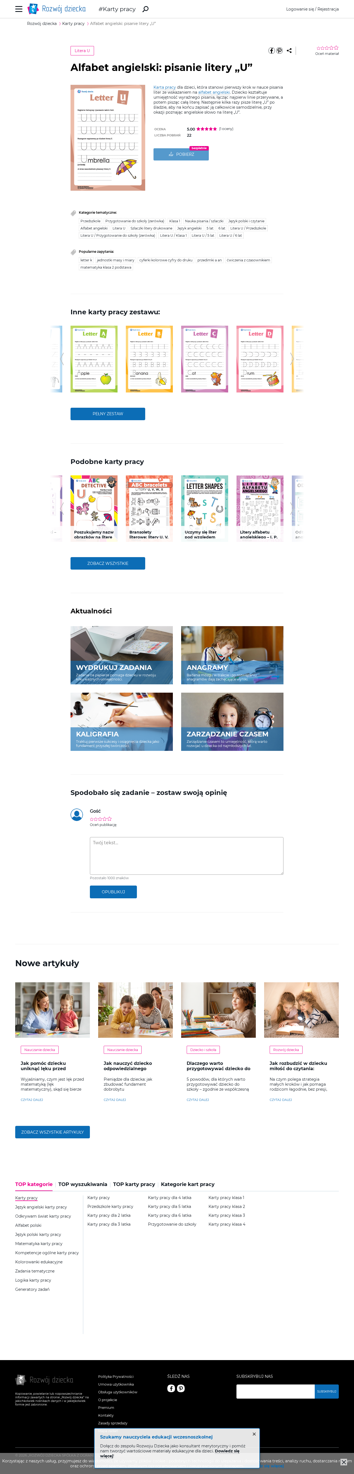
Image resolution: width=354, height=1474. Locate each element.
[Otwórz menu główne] (19, 9)
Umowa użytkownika (116, 1384)
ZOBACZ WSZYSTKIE (107, 563)
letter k (86, 260)
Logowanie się (300, 9)
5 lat (210, 228)
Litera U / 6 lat (230, 235)
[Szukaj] (145, 9)
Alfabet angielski (94, 228)
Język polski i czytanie (246, 221)
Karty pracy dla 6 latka (169, 1215)
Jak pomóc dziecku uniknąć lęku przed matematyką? (43, 1069)
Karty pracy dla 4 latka (169, 1197)
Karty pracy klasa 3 (227, 1215)
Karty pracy (119, 9)
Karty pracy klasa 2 (227, 1206)
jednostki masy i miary (115, 260)
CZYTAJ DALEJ (32, 1100)
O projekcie (107, 1400)
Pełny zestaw (108, 413)
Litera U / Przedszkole (248, 228)
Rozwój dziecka (286, 1050)
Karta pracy (164, 87)
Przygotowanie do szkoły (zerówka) (134, 221)
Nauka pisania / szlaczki (204, 221)
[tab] (35, 1186)
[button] (62, 359)
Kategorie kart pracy (188, 1184)
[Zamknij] (343, 1462)
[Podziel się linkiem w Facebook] (271, 50)
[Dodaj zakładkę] (289, 50)
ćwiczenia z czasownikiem (248, 260)
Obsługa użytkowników (117, 1392)
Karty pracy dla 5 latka (169, 1206)
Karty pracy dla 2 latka (109, 1215)
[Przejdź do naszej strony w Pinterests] (181, 1388)
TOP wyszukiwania (82, 1184)
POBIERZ (185, 154)
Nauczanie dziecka (39, 1050)
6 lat (221, 228)
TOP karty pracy (134, 1184)
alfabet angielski (214, 92)
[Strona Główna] (58, 9)
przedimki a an (209, 260)
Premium (106, 1408)
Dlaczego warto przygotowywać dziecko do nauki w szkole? (218, 1069)
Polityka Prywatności (116, 1376)
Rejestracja (328, 9)
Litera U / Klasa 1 (173, 235)
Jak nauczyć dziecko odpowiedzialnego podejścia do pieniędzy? (132, 1069)
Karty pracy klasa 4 (227, 1224)
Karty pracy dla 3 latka (109, 1224)
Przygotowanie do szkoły (172, 1224)
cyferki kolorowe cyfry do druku (165, 260)
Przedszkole (90, 221)
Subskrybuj (326, 1391)
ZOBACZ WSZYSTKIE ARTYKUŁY (52, 1132)
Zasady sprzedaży (112, 1423)
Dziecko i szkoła (203, 1050)
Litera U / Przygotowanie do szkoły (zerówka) (117, 235)
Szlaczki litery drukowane (151, 228)
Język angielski (189, 228)
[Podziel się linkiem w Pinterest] (279, 50)
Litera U (82, 50)
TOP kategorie (34, 1184)
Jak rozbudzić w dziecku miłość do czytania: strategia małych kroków (299, 1069)
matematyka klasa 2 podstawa (105, 267)
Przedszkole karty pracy (110, 1206)
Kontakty (106, 1415)
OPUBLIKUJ (113, 891)
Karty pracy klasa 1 (226, 1197)
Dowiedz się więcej (264, 1465)
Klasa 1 (174, 221)
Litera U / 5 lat (203, 235)
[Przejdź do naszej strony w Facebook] (171, 1388)
